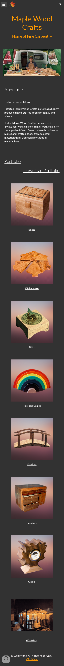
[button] (4, 4)
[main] (32, 27)
